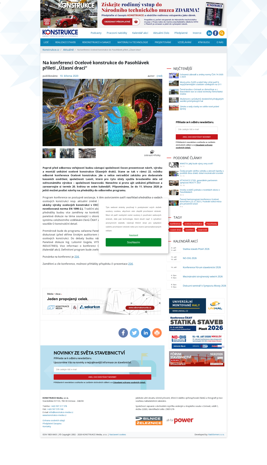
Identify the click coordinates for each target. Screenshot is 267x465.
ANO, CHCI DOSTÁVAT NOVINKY (102, 377)
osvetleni (190, 229)
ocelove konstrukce (193, 223)
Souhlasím (133, 242)
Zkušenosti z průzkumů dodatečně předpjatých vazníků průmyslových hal (202, 100)
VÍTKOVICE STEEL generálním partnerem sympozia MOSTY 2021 (198, 181)
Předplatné (181, 32)
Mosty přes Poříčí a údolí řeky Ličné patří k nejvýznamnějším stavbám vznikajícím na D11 (201, 83)
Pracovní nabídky (117, 32)
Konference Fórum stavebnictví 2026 (202, 267)
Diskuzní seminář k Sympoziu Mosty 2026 (204, 285)
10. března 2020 (69, 75)
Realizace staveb (65, 42)
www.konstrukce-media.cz (54, 415)
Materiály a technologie (133, 42)
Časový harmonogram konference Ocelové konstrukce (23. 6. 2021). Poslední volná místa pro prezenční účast (200, 201)
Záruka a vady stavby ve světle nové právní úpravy (199, 107)
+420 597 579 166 (55, 409)
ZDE (76, 256)
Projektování (163, 42)
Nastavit (133, 235)
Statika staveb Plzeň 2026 (196, 249)
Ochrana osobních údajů (54, 420)
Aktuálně (68, 49)
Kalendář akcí (140, 32)
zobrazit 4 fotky (152, 155)
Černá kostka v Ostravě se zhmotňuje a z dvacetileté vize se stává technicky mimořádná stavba (201, 91)
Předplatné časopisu (52, 423)
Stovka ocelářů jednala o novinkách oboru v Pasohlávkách (200, 190)
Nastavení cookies (117, 434)
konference (175, 223)
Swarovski (202, 229)
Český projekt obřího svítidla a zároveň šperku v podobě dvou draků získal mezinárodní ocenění (202, 172)
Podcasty (96, 32)
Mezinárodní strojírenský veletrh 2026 (203, 276)
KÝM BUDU (204, 42)
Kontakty (47, 426)
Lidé (46, 42)
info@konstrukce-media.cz (61, 412)
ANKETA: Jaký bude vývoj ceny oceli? (196, 163)
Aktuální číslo (161, 32)
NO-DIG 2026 (190, 258)
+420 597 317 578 (59, 406)
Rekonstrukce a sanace (96, 42)
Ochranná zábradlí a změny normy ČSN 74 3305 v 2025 (201, 75)
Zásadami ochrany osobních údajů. (129, 382)
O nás (220, 42)
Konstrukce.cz (51, 49)
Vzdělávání (184, 42)
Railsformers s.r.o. (216, 434)
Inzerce (197, 32)
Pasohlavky (212, 223)
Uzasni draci (175, 229)
